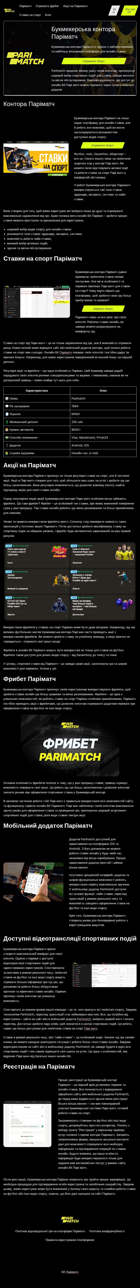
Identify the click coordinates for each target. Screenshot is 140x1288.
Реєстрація (130, 10)
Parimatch (84, 1019)
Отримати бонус (94, 61)
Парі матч (90, 1028)
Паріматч (66, 352)
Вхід (114, 10)
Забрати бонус (103, 309)
